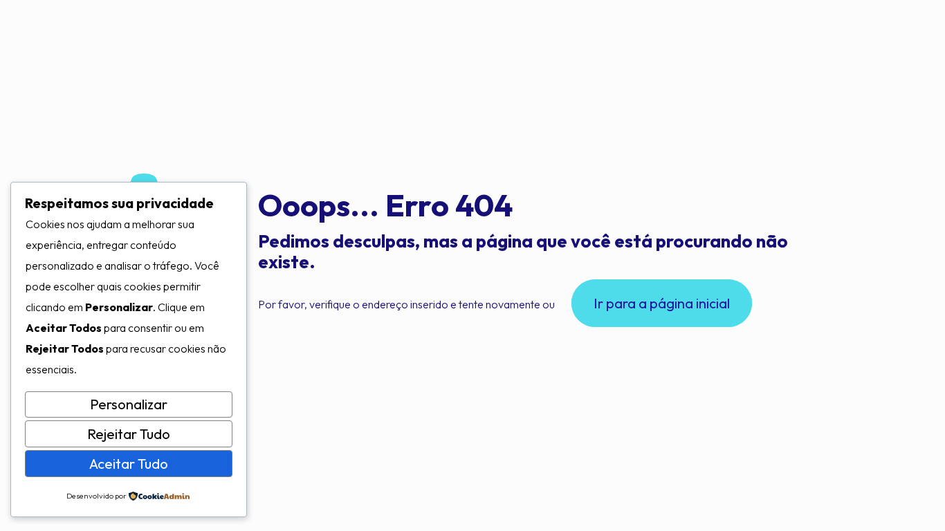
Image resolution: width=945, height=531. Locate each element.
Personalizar (128, 404)
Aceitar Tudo (128, 463)
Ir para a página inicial (662, 303)
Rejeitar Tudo (128, 433)
